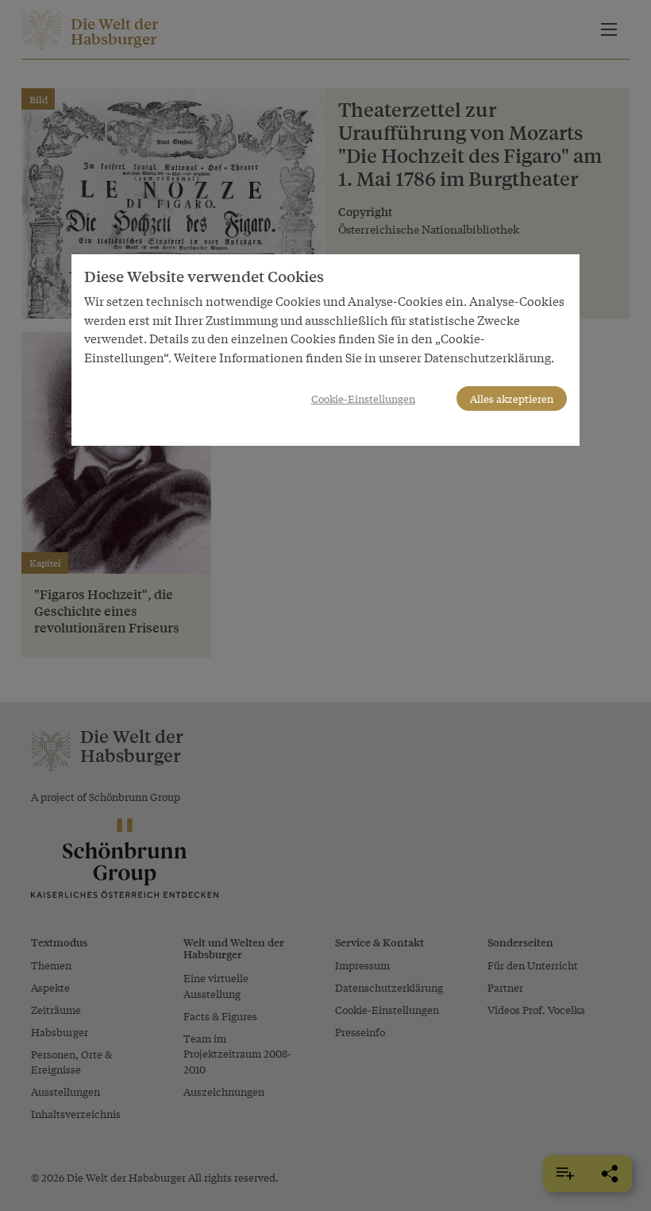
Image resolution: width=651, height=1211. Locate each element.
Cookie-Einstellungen (363, 398)
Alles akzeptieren (511, 398)
